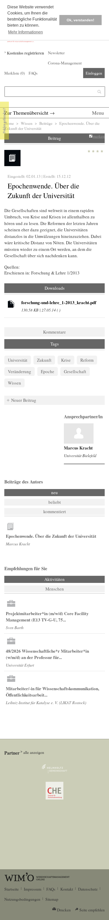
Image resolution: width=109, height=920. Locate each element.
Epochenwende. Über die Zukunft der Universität (51, 536)
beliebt (54, 502)
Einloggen (94, 73)
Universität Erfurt (20, 665)
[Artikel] (11, 304)
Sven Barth (15, 627)
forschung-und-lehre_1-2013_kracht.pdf (58, 302)
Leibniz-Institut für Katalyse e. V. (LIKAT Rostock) (46, 702)
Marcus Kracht (78, 448)
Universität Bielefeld (80, 455)
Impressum (32, 889)
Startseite (11, 889)
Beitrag (54, 138)
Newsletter (56, 52)
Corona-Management (65, 62)
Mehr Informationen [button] (25, 32)
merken (99, 136)
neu (54, 492)
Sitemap (51, 899)
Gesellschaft (75, 371)
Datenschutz (88, 889)
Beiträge (45, 123)
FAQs (33, 73)
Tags (54, 344)
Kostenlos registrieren (25, 53)
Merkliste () (14, 73)
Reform (87, 360)
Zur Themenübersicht (26, 112)
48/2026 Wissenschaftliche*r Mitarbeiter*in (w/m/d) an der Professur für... (47, 654)
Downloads (55, 288)
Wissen (26, 123)
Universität (17, 360)
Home (9, 123)
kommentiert (54, 511)
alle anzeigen (33, 752)
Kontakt (66, 889)
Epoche (47, 371)
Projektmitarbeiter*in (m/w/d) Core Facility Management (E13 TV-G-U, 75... (47, 616)
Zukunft (44, 360)
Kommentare (54, 332)
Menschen (54, 589)
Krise (66, 360)
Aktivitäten (68, 579)
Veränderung (19, 371)
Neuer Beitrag (23, 400)
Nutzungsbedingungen (22, 899)
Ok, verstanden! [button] (80, 20)
